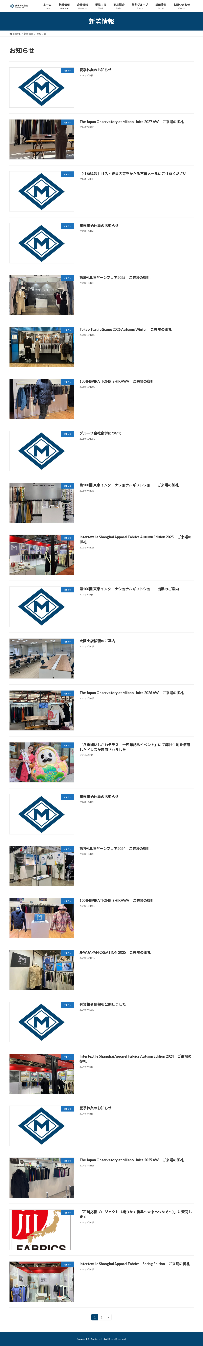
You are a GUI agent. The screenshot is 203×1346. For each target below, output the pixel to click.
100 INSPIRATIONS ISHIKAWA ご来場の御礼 (116, 381)
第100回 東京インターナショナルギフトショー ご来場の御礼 (129, 485)
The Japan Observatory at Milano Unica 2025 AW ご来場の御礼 (131, 1160)
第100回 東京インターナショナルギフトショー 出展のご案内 (129, 589)
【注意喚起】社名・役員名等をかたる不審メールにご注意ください (133, 173)
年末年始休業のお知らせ (99, 225)
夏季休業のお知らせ (95, 70)
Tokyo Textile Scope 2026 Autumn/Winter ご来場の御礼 (125, 329)
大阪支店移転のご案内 (97, 641)
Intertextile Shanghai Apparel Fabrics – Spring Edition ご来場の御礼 (134, 1264)
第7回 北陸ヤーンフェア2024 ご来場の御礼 (114, 848)
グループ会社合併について (100, 433)
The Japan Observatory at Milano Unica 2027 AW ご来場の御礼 (131, 122)
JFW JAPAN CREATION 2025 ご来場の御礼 (115, 952)
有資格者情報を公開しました (102, 1004)
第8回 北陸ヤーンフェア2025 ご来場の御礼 (114, 277)
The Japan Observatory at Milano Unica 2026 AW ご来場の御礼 (131, 693)
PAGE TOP (194, 1302)
